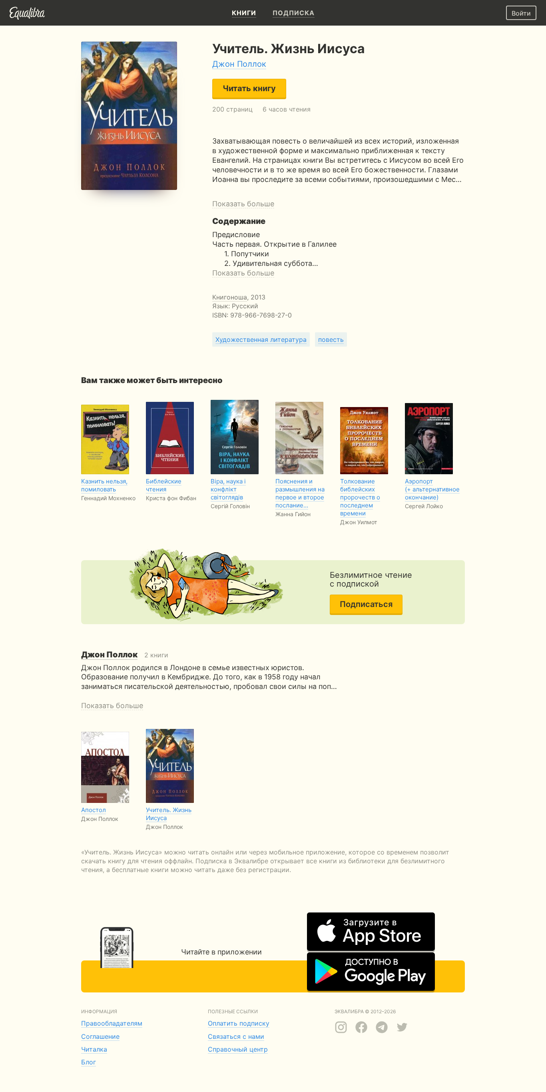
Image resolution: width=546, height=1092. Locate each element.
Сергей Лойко (424, 506)
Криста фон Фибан (171, 498)
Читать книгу (249, 88)
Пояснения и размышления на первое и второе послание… (300, 493)
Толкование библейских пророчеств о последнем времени (360, 497)
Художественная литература (261, 339)
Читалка (94, 1049)
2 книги (124, 655)
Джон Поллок (239, 64)
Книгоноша (229, 297)
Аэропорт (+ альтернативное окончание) (432, 489)
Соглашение (100, 1036)
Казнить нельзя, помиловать (104, 485)
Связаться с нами (236, 1036)
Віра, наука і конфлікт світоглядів (228, 489)
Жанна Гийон (293, 514)
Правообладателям (111, 1023)
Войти (521, 13)
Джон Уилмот (358, 522)
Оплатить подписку (238, 1023)
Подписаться (366, 604)
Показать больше (243, 204)
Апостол (93, 810)
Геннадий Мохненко (108, 498)
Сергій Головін (230, 506)
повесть (331, 339)
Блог (88, 1062)
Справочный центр (238, 1049)
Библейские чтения (163, 485)
